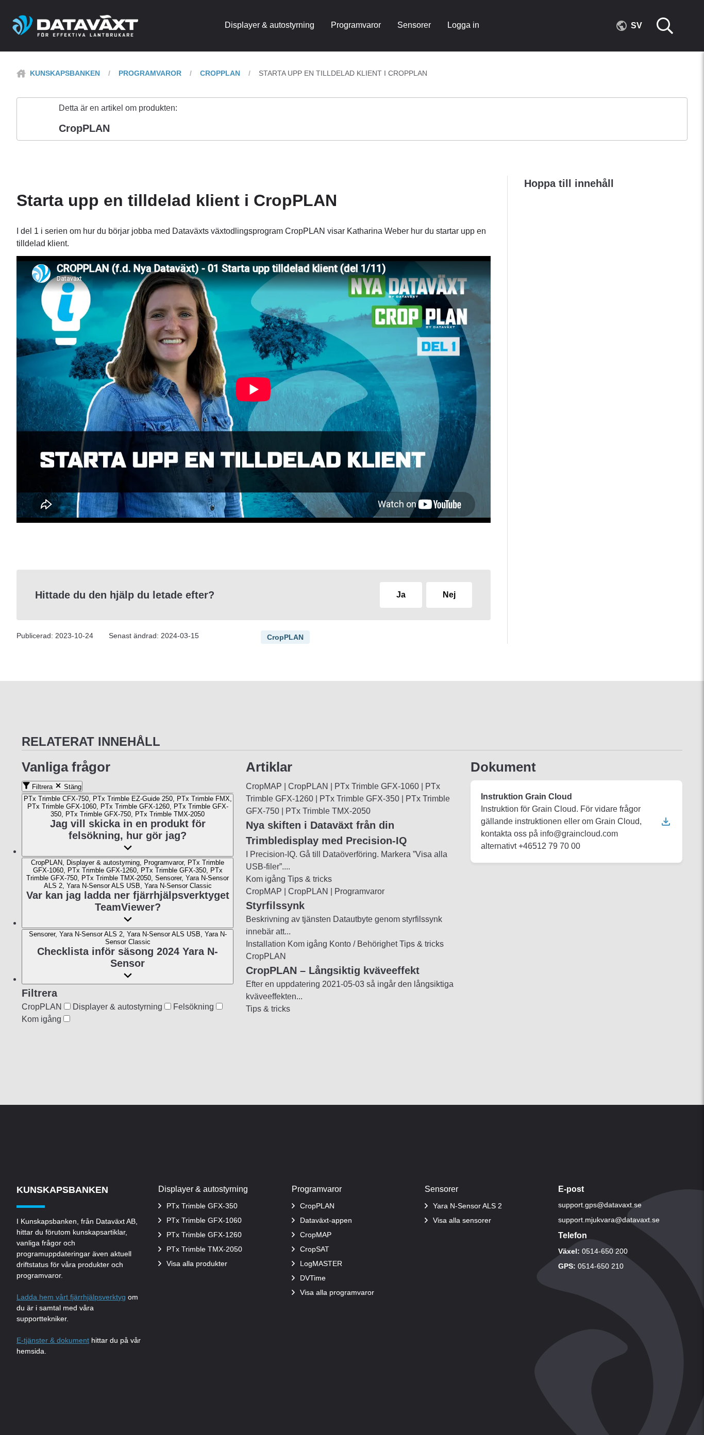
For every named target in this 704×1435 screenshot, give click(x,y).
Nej (449, 594)
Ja (401, 594)
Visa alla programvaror (337, 1292)
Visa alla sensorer (462, 1220)
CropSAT (314, 1249)
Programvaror (150, 73)
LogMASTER (321, 1263)
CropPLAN (220, 73)
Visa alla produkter (196, 1263)
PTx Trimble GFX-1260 (204, 1235)
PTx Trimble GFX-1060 (204, 1220)
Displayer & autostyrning (118, 1006)
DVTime (313, 1278)
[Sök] (671, 25)
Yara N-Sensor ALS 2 (467, 1206)
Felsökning (194, 1006)
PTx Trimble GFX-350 (202, 1206)
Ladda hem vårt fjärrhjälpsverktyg (71, 1297)
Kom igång (42, 1019)
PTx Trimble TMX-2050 (204, 1249)
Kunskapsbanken (65, 73)
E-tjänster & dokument (52, 1340)
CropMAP (315, 1235)
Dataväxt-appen (326, 1220)
